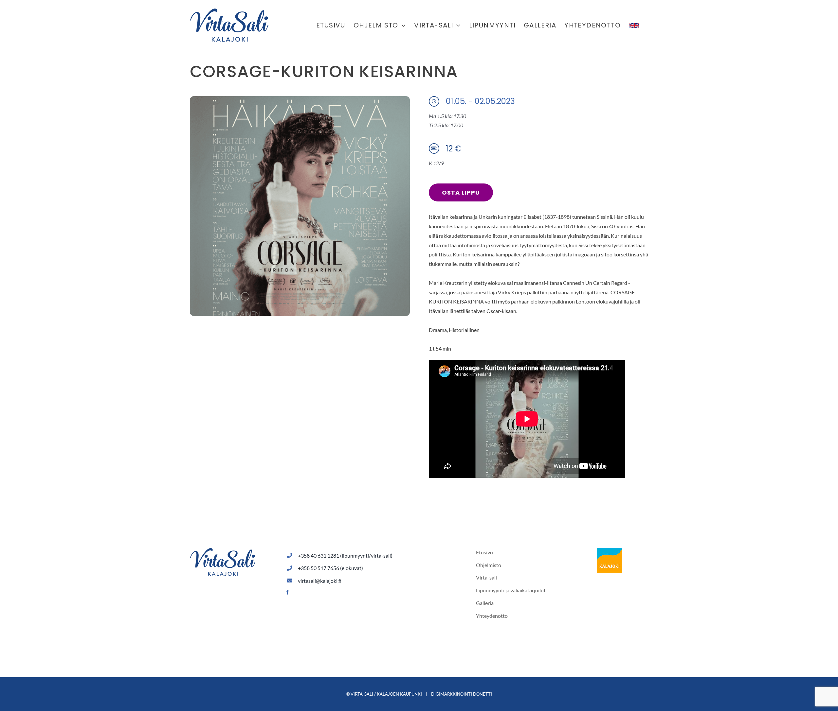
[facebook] (287, 592)
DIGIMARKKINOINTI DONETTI (461, 694)
